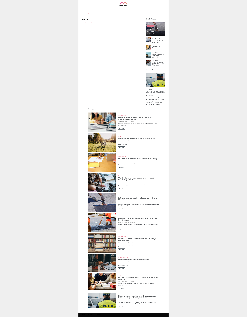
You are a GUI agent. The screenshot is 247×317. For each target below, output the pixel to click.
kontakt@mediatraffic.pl (87, 22)
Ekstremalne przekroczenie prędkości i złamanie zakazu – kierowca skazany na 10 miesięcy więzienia (155, 93)
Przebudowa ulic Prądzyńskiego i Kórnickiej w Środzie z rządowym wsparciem (158, 48)
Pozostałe (120, 136)
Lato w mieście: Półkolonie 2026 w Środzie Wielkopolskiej (137, 159)
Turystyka (129, 9)
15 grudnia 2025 (156, 65)
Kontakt (87, 13)
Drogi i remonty (155, 37)
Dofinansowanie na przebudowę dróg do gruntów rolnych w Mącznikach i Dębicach (155, 29)
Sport (124, 9)
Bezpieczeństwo (88, 9)
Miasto (102, 9)
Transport (97, 9)
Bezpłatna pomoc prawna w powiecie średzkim (133, 260)
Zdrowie (119, 9)
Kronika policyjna (149, 89)
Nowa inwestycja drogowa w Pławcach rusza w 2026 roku (158, 63)
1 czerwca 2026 (156, 42)
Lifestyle (135, 9)
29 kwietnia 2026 (150, 95)
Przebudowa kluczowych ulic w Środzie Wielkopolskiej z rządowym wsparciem (158, 56)
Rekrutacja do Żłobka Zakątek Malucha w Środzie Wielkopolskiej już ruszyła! (134, 118)
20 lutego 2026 (156, 57)
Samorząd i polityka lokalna (123, 257)
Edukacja (120, 115)
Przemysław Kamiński (123, 121)
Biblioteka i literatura (122, 236)
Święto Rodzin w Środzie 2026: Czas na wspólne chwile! (136, 139)
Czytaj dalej (121, 128)
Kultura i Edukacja (111, 9)
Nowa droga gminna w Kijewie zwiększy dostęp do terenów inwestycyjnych (158, 40)
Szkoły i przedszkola (122, 156)
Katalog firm (142, 9)
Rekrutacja (124, 115)
